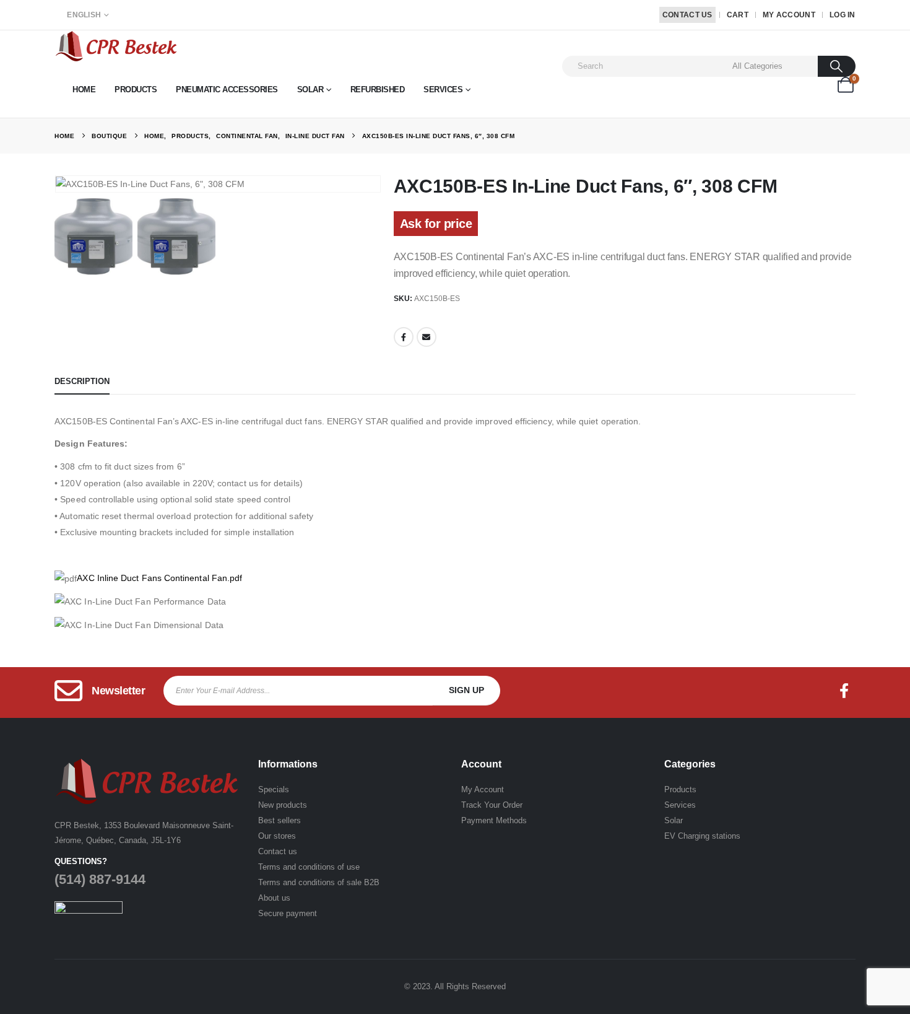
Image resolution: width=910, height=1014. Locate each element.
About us (274, 898)
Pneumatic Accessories (227, 89)
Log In (843, 15)
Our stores (277, 836)
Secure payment (287, 913)
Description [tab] (82, 381)
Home (83, 89)
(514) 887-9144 (99, 879)
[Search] (837, 66)
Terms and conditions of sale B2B (318, 882)
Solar (310, 89)
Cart (737, 15)
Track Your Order (491, 805)
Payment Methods (494, 820)
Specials (273, 789)
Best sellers (279, 820)
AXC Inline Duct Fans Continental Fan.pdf (159, 578)
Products (136, 89)
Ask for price (436, 223)
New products (282, 805)
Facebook (404, 337)
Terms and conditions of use (309, 867)
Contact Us (687, 15)
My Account (789, 15)
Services (442, 89)
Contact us (277, 851)
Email (426, 337)
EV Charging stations (702, 836)
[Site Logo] (116, 46)
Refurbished (377, 89)
